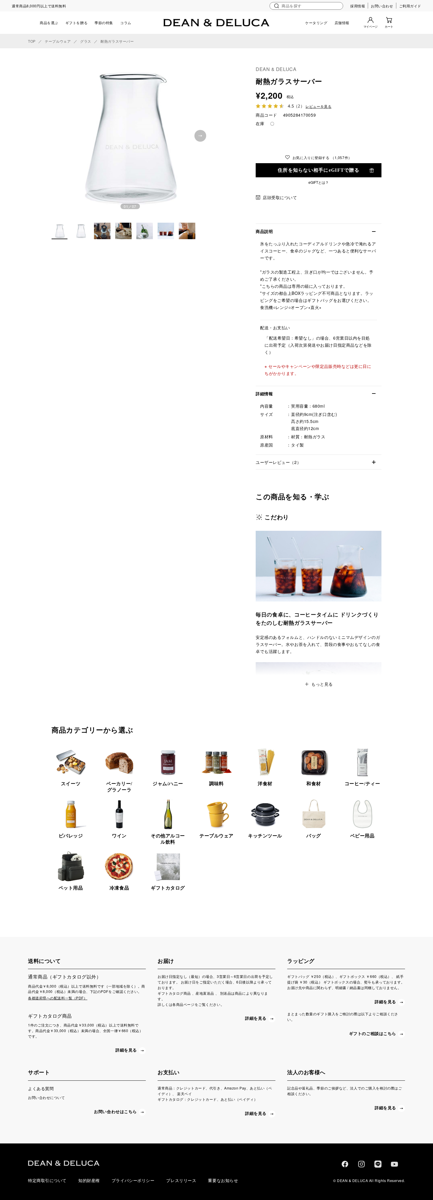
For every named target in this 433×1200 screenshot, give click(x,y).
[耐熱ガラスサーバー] (130, 134)
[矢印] (200, 136)
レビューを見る (318, 106)
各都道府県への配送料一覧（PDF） (57, 997)
